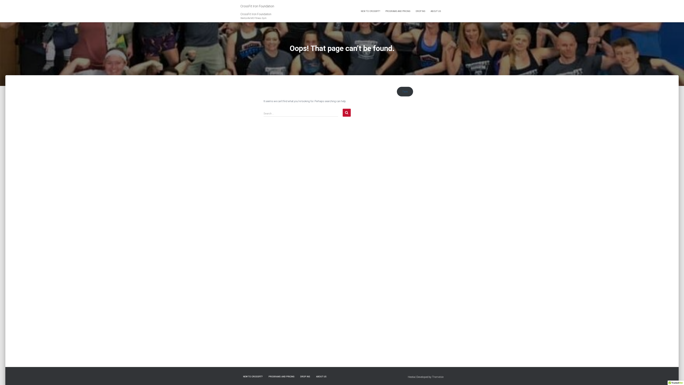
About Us (436, 11)
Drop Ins (420, 11)
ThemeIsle (438, 377)
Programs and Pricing (397, 11)
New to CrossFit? (370, 11)
